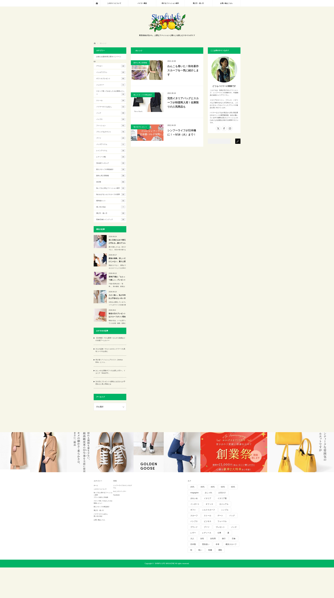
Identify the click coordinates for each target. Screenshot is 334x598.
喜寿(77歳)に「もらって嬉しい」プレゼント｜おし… (117, 279)
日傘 (233, 538)
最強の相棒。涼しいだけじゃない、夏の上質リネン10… (117, 260)
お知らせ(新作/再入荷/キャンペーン (108, 57)
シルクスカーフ (208, 510)
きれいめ (194, 498)
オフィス (209, 504)
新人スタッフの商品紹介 (142, 95)
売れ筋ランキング (110, 163)
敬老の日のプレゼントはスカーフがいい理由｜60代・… (117, 316)
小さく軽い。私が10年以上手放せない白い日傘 (117, 297)
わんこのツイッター (119, 491)
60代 (233, 487)
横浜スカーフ (231, 544)
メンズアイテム (110, 144)
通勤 (220, 550)
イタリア (207, 498)
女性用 (213, 538)
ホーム (96, 485)
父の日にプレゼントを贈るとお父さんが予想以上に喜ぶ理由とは (110, 383)
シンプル (224, 510)
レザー (193, 533)
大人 (192, 538)
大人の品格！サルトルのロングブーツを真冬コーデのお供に (110, 350)
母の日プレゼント (140, 127)
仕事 (219, 533)
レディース (206, 533)
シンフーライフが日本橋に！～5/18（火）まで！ (181, 132)
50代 (223, 487)
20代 (192, 487)
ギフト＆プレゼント (110, 78)
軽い (200, 550)
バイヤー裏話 (142, 3)
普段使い (205, 544)
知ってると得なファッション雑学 (110, 188)
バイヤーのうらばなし (110, 107)
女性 (202, 538)
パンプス (110, 119)
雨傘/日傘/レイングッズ (110, 219)
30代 (202, 487)
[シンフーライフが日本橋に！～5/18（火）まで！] (147, 132)
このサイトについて (114, 3)
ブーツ (110, 138)
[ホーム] (97, 3)
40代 (213, 487)
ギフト (193, 510)
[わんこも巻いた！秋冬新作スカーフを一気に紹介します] (147, 70)
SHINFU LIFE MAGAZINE (165, 563)
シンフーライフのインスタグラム (122, 487)
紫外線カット (110, 201)
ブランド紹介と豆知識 (101, 497)
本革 (217, 544)
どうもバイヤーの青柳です (224, 86)
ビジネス (207, 521)
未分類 (110, 182)
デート (220, 515)
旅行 (224, 538)
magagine (194, 493)
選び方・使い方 (198, 3)
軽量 (210, 550)
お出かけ (222, 493)
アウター (110, 66)
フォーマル (222, 521)
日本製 (193, 544)
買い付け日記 (110, 207)
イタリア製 (222, 498)
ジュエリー (110, 85)
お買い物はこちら (226, 3)
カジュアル (223, 504)
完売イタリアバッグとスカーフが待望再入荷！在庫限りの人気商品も (183, 102)
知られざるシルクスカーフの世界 (110, 194)
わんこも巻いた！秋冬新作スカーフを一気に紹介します (183, 70)
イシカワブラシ (110, 72)
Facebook (116, 495)
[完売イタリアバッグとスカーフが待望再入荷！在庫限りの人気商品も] (147, 102)
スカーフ (194, 515)
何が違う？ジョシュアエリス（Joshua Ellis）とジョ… (109, 361)
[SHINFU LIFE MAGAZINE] (167, 31)
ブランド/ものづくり (110, 132)
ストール (110, 100)
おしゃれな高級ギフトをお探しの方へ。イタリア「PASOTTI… (110, 372)
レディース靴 (110, 157)
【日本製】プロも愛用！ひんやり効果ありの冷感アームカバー (110, 339)
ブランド (194, 527)
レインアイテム (110, 150)
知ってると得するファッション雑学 (103, 494)
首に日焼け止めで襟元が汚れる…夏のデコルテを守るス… (117, 242)
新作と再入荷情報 (140, 63)
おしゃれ (208, 493)
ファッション (110, 125)
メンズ (234, 527)
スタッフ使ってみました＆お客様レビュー (110, 92)
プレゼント (220, 527)
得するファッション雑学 (170, 3)
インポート (194, 504)
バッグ (110, 113)
